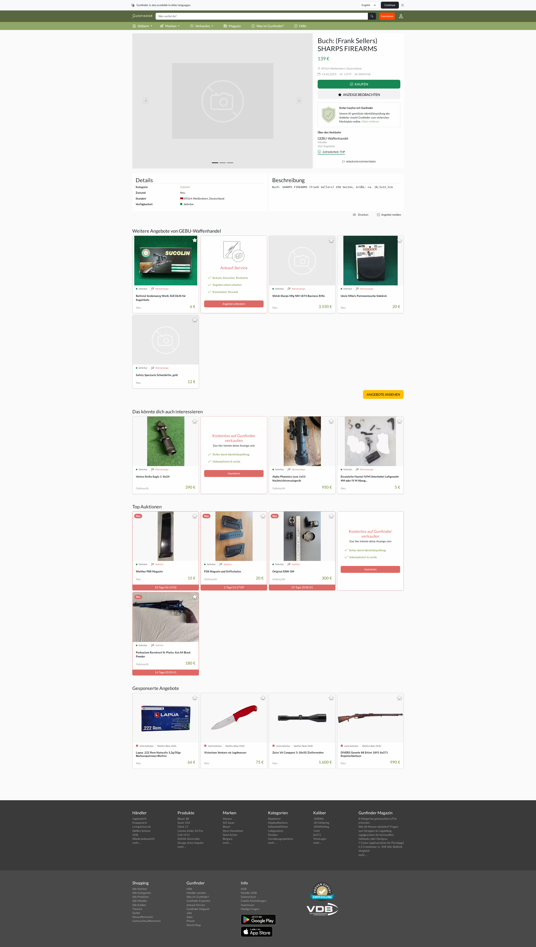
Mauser (227, 818)
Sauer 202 (184, 822)
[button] (399, 16)
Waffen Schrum (141, 830)
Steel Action (230, 834)
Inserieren (387, 16)
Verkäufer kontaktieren (360, 161)
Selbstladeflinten (278, 826)
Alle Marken (139, 888)
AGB (243, 888)
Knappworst (139, 822)
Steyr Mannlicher (233, 830)
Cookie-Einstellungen (253, 900)
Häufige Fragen (250, 909)
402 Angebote (326, 146)
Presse (191, 921)
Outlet (136, 913)
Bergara (227, 838)
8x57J (317, 834)
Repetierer (274, 818)
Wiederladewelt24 (143, 838)
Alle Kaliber (139, 905)
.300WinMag (321, 826)
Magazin (235, 26)
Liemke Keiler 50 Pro (190, 830)
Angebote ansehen (383, 394)
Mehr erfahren (370, 121)
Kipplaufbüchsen (278, 822)
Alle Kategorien (141, 892)
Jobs (189, 913)
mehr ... (136, 842)
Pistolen (273, 834)
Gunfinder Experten (198, 900)
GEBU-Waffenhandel (333, 138)
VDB (135, 834)
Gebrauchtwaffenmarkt (146, 921)
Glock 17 (183, 826)
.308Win (318, 818)
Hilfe (302, 26)
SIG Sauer (229, 822)
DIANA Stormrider (189, 838)
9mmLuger (319, 838)
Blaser (226, 826)
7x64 (316, 830)
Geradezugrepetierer (280, 838)
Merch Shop (194, 925)
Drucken (362, 214)
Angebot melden (391, 214)
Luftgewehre (275, 830)
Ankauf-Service (196, 905)
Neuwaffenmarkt (142, 917)
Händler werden (196, 892)
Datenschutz (248, 896)
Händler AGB (249, 892)
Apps (190, 917)
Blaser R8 (183, 818)
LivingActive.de (141, 826)
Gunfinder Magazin (198, 909)
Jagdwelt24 (139, 818)
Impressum (247, 905)
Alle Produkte (140, 896)
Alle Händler (139, 900)
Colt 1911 (184, 834)
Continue (389, 5)
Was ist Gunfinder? (270, 26)
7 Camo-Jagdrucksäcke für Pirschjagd (381, 842)
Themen (137, 909)
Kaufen (361, 84)
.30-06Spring (321, 822)
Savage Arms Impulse (191, 842)
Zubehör (185, 187)
